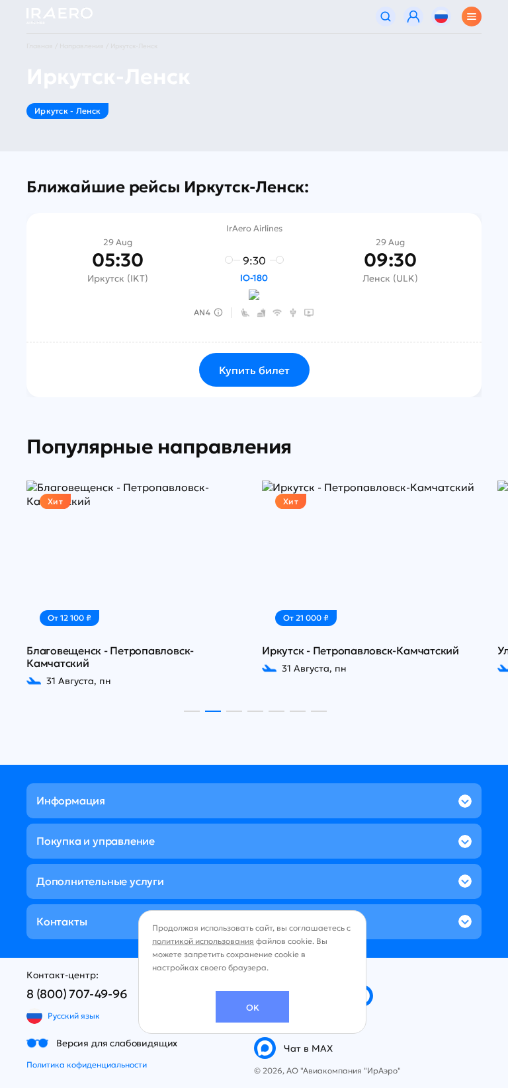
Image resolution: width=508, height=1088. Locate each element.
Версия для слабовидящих (116, 1043)
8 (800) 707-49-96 (77, 993)
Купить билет (254, 370)
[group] (136, 584)
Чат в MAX (308, 1048)
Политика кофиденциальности (86, 1064)
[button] (192, 711)
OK (252, 1007)
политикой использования (203, 941)
